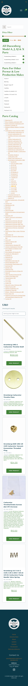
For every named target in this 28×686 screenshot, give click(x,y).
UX (22, 405)
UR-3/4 (21, 525)
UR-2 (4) (13, 181)
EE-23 (16, 516)
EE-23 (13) (14, 168)
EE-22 (13, 516)
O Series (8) (14, 175)
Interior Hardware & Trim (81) (14, 247)
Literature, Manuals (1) (11, 254)
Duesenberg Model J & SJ (14, 403)
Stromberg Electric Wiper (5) (14, 271)
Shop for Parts (14, 636)
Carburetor (11, 401)
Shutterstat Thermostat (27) (13, 264)
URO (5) (13, 186)
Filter (6, 40)
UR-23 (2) (14, 182)
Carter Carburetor (8, 515)
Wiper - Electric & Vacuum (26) (14, 292)
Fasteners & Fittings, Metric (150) (15, 226)
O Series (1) (8, 259)
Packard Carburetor (12, 520)
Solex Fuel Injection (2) (15, 158)
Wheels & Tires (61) (11, 290)
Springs (12, 584)
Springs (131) (9, 266)
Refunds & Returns (14, 649)
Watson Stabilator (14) (12, 288)
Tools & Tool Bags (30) (11, 276)
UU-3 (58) (14, 189)
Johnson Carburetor (12, 517)
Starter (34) (8, 267)
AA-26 (10, 511)
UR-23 (17, 525)
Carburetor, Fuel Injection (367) (14, 130)
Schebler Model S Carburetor (11, 523)
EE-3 (20, 516)
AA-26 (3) (13, 162)
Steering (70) (9, 269)
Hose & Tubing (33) (11, 241)
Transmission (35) (10, 278)
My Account (14, 646)
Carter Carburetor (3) (14, 139)
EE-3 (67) (13, 170)
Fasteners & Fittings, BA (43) (13, 221)
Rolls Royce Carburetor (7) (16, 149)
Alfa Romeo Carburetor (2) (16, 132)
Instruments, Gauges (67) (13, 245)
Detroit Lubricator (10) (14, 141)
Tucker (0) (8, 299)
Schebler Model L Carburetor (16, 521)
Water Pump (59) (10, 286)
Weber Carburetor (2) (14, 196)
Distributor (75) (9, 205)
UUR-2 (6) (8, 283)
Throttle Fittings (7, 525)
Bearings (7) (8, 120)
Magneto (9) (9, 257)
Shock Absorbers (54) (11, 262)
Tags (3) (7, 273)
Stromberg (9, 404)
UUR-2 (16, 405)
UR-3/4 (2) (14, 184)
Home (14, 634)
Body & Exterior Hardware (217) (14, 123)
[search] (4, 27)
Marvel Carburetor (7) (14, 146)
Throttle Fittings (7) (14, 195)
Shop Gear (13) (9, 293)
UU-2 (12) (8, 280)
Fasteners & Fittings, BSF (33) (14, 224)
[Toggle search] (26, 2)
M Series (11, 519)
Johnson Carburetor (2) (15, 142)
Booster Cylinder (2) (11, 125)
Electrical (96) (9, 210)
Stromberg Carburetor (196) (16, 160)
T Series (5, 405)
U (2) (12, 179)
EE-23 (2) (8, 207)
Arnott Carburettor (8, 512)
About (14, 639)
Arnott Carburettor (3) (14, 134)
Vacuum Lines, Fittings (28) (13, 285)
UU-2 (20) (14, 188)
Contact (14, 644)
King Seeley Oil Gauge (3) (12, 252)
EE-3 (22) (8, 208)
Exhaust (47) (9, 215)
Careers (14, 641)
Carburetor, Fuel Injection (15, 351)
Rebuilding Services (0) (12, 260)
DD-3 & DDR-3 (11, 456)
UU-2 (7, 526)
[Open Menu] (21, 10)
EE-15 (10, 516)
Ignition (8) (8, 243)
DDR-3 (17, 456)
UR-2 (10, 405)
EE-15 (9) (13, 165)
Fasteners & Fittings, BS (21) (13, 222)
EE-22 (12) (14, 167)
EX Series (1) (14, 172)
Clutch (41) (8, 203)
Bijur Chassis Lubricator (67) (13, 122)
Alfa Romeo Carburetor (18, 511)
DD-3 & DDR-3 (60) (16, 163)
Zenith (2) (11, 198)
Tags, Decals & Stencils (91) (13, 274)
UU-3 (10, 526)
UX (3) (13, 193)
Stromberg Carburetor (9, 352)
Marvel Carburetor (18, 519)
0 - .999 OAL (12, 581)
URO (16, 352)
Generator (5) (9, 234)
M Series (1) (14, 174)
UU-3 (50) (8, 281)
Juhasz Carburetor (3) (14, 144)
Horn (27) (8, 240)
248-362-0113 (14, 660)
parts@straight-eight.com (14, 658)
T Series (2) (14, 177)
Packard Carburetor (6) (15, 148)
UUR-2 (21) (14, 191)
